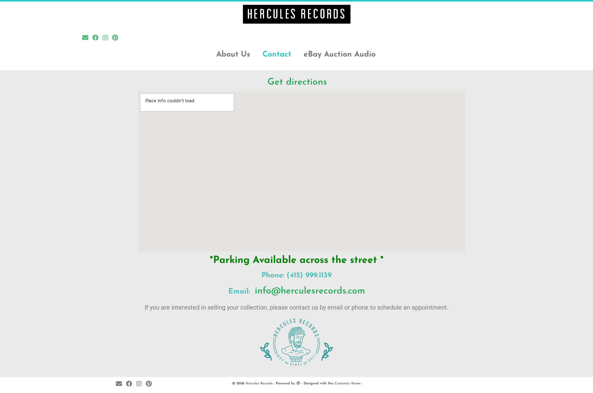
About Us (233, 54)
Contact (277, 54)
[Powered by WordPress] (298, 382)
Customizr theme (347, 383)
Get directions (297, 82)
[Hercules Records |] (296, 14)
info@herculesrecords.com (310, 291)
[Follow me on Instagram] (107, 38)
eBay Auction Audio (340, 54)
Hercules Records (259, 383)
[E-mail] (87, 38)
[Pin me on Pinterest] (117, 38)
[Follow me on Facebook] (97, 38)
